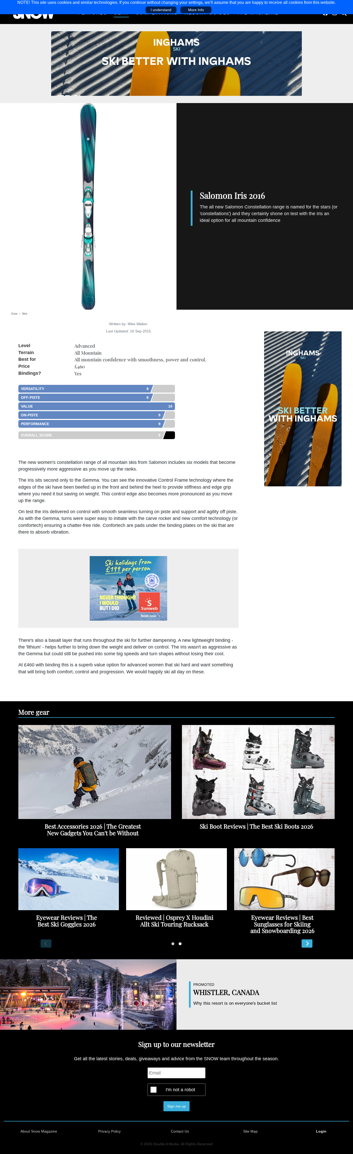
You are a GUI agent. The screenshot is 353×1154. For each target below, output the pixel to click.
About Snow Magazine (38, 1131)
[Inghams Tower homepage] (303, 408)
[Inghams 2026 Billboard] (176, 63)
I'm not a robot (180, 1089)
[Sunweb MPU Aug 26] (128, 588)
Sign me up (176, 1106)
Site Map (250, 1131)
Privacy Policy (109, 1131)
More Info (196, 10)
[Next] (307, 943)
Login (321, 1131)
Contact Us (180, 1131)
